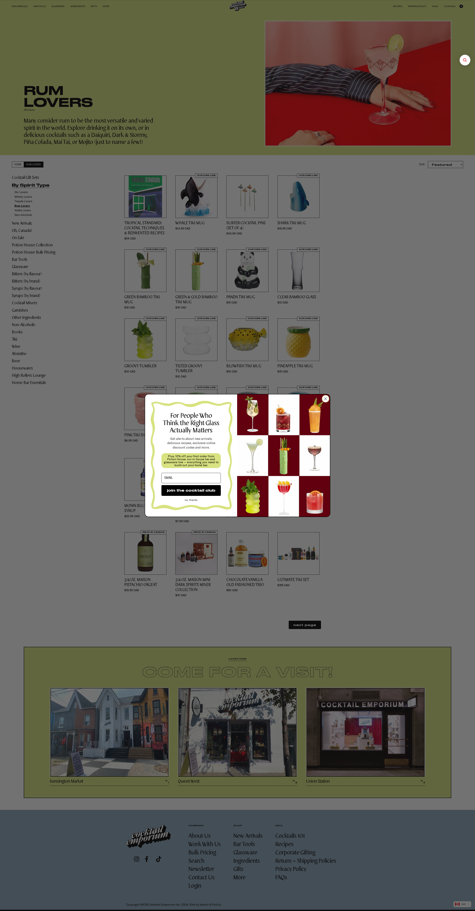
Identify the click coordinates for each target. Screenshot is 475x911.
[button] (465, 60)
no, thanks (191, 499)
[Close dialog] (325, 398)
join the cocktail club (191, 490)
